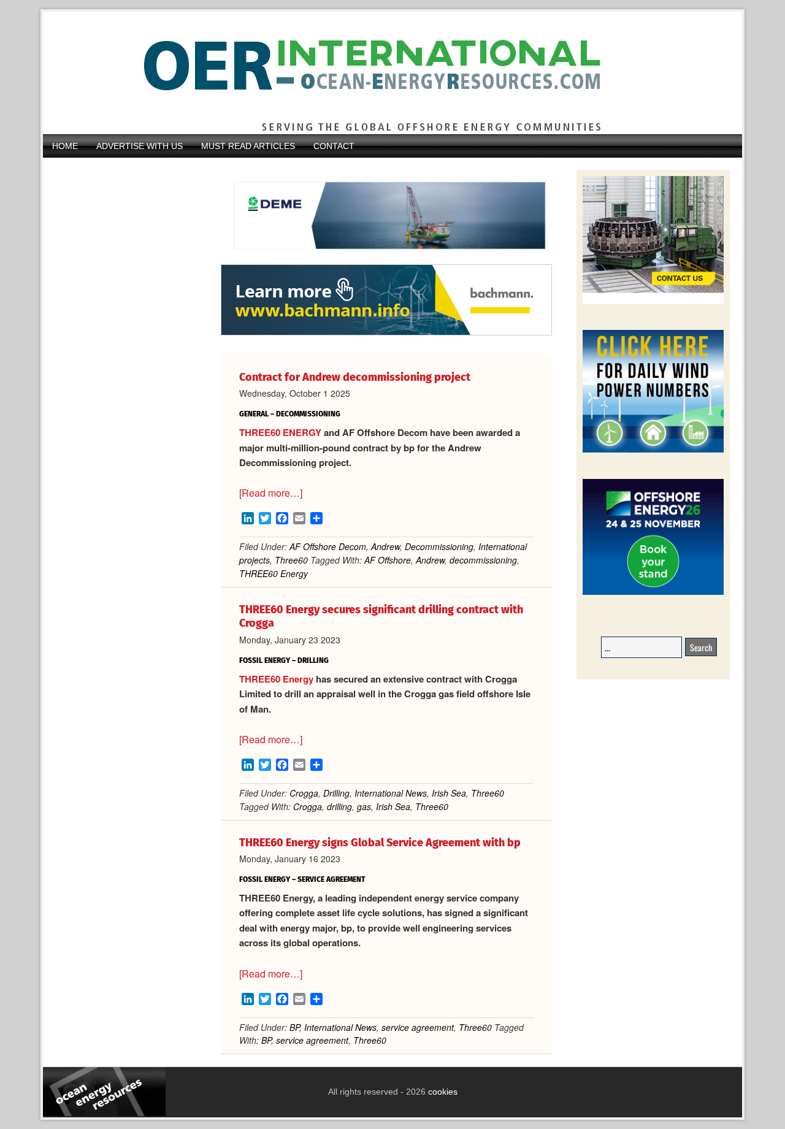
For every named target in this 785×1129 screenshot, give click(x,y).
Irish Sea (449, 793)
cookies (442, 1091)
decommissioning (483, 560)
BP (294, 1027)
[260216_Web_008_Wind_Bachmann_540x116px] (386, 334)
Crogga (303, 793)
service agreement (417, 1027)
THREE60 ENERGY (280, 432)
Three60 (291, 560)
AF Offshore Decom (327, 546)
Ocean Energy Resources (383, 73)
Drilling (336, 793)
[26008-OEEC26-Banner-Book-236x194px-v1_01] (653, 593)
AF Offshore (387, 560)
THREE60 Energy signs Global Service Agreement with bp (380, 842)
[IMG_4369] (386, 258)
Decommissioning (439, 546)
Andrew (385, 546)
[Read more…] (270, 493)
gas (364, 806)
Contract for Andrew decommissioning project (354, 377)
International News (390, 793)
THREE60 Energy (273, 573)
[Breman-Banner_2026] (653, 302)
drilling (339, 806)
